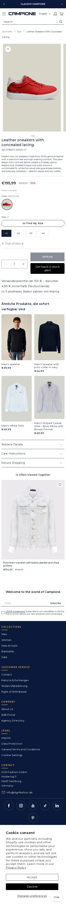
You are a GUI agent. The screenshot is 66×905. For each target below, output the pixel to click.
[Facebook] (8, 805)
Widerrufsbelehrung (14, 685)
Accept (32, 877)
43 (32, 234)
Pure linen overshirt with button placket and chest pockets (31, 564)
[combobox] (33, 21)
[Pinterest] (33, 817)
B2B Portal (8, 714)
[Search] (61, 21)
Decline (32, 886)
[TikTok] (45, 805)
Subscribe (55, 603)
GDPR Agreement (15, 611)
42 (20, 234)
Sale (19, 31)
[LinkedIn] (57, 805)
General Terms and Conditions (20, 749)
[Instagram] (20, 805)
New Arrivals (9, 645)
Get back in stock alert (48, 268)
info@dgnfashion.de (20, 792)
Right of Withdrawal (14, 691)
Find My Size (34, 223)
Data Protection (11, 743)
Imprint (6, 737)
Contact (6, 674)
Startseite (7, 31)
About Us (7, 709)
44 (45, 234)
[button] (4, 14)
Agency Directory (12, 720)
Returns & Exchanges (14, 680)
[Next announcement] (62, 4)
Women (6, 639)
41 (8, 234)
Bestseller (7, 651)
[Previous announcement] (4, 4)
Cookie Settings (11, 755)
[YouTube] (33, 805)
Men (4, 634)
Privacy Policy (16, 867)
